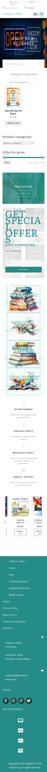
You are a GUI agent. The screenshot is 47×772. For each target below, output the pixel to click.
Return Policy (10, 614)
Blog (11, 574)
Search (40, 64)
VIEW (21, 303)
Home (12, 568)
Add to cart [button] (13, 123)
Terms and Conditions (14, 621)
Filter (7, 162)
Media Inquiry (16, 594)
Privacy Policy (10, 608)
